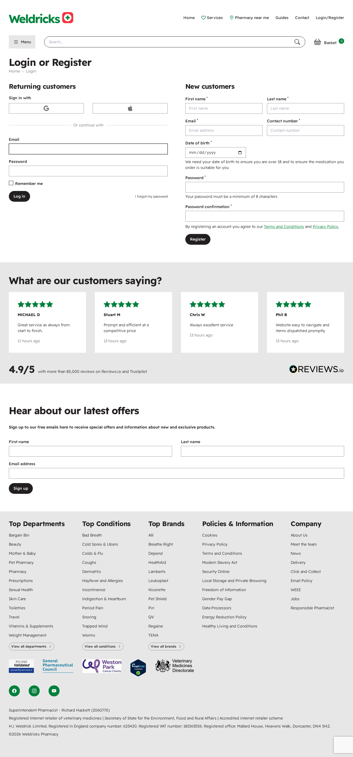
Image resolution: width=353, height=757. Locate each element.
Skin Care (17, 598)
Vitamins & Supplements (31, 626)
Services (215, 17)
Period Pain (92, 607)
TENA (153, 635)
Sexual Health (21, 589)
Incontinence (93, 589)
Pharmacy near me (252, 17)
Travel (14, 617)
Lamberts (156, 571)
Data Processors (216, 607)
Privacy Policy (215, 544)
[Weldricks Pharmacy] (45, 17)
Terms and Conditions (284, 226)
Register (198, 239)
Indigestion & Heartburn (104, 598)
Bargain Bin (19, 535)
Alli (151, 535)
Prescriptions (21, 580)
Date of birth (198, 143)
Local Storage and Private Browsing (234, 580)
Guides (282, 17)
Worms (88, 635)
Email (14, 139)
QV (151, 617)
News (296, 553)
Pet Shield (157, 598)
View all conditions (100, 646)
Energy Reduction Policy (224, 617)
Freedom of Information (224, 589)
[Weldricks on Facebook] (14, 690)
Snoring (89, 617)
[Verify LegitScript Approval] (138, 668)
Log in (19, 196)
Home (189, 17)
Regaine (155, 626)
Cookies (209, 535)
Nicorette (156, 589)
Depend (155, 553)
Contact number (283, 120)
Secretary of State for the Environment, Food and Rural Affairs (161, 718)
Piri (151, 607)
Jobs (295, 598)
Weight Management (27, 635)
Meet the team (304, 544)
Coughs (89, 562)
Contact (302, 17)
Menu (26, 41)
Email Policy (301, 580)
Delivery (298, 562)
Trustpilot (138, 371)
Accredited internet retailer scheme (251, 718)
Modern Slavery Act (219, 562)
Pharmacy (17, 571)
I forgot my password (151, 196)
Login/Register (330, 17)
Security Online (215, 571)
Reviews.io (111, 371)
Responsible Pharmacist (312, 607)
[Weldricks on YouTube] (54, 690)
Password (18, 161)
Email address (22, 463)
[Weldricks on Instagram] (34, 690)
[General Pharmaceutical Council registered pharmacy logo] (58, 668)
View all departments (28, 646)
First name (196, 98)
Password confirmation (208, 206)
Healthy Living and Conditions (229, 626)
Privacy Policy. (326, 226)
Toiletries (17, 607)
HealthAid (157, 562)
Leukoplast (158, 580)
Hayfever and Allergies (102, 580)
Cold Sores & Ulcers (100, 544)
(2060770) (100, 710)
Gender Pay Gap (217, 598)
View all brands (163, 646)
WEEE (296, 589)
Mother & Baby (22, 553)
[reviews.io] (316, 370)
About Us (299, 535)
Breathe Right (160, 544)
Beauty (15, 544)
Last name (277, 98)
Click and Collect (306, 571)
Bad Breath (92, 535)
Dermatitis (91, 571)
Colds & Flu (92, 553)
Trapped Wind (95, 626)
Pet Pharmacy (21, 562)
